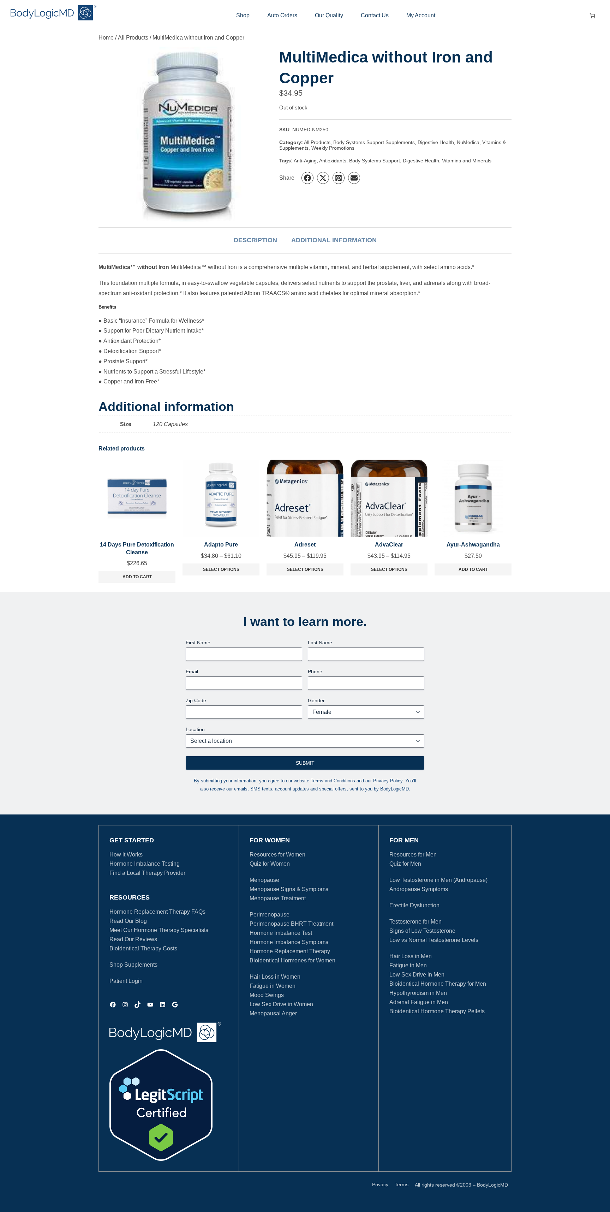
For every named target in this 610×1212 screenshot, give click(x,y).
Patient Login (126, 981)
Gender (316, 700)
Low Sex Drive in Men (416, 975)
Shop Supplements (133, 965)
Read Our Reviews (133, 939)
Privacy (380, 1184)
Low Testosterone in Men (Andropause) (438, 880)
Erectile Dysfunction (414, 905)
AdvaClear (389, 545)
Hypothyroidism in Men (418, 993)
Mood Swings (267, 995)
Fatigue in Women (272, 986)
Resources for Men (413, 855)
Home (106, 38)
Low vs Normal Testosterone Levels (433, 940)
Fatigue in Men (408, 965)
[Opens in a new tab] (161, 1105)
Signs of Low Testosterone (422, 931)
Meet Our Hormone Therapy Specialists (158, 930)
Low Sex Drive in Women (281, 1004)
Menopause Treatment (278, 898)
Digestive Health (436, 142)
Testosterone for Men (415, 922)
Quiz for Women (270, 864)
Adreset (305, 545)
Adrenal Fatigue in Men (418, 1002)
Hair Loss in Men (410, 956)
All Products (133, 38)
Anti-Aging (305, 160)
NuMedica (468, 142)
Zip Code (196, 700)
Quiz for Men (405, 864)
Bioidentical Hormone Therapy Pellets (437, 1011)
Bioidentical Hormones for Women (292, 960)
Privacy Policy (387, 780)
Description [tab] (255, 240)
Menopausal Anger (273, 1013)
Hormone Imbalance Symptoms (289, 942)
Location (195, 729)
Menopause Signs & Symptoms (289, 889)
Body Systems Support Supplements (374, 142)
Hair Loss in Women (275, 977)
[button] (307, 178)
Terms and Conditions (333, 780)
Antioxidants (332, 160)
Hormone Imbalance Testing (144, 864)
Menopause (264, 880)
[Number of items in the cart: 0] (592, 15)
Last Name (320, 642)
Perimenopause (269, 915)
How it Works (126, 855)
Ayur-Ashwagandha (473, 545)
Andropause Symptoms (418, 889)
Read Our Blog (128, 921)
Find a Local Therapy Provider (147, 873)
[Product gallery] (188, 134)
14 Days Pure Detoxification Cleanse (137, 548)
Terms (401, 1184)
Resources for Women (277, 855)
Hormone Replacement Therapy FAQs (157, 912)
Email (192, 671)
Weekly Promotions (332, 148)
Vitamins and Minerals (466, 160)
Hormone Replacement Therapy (290, 951)
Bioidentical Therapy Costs (143, 948)
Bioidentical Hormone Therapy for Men (437, 984)
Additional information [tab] (334, 240)
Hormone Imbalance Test (281, 933)
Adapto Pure (221, 545)
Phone (315, 671)
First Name (198, 642)
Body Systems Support (374, 160)
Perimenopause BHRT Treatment (291, 924)
